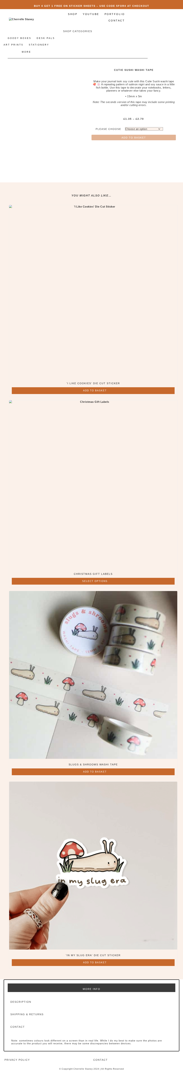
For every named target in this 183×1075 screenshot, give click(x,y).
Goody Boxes (19, 38)
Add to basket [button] (95, 390)
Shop (72, 14)
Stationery (39, 45)
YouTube (91, 14)
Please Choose (108, 129)
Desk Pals (46, 38)
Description (20, 1001)
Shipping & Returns (27, 1014)
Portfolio (115, 14)
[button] (91, 1002)
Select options (95, 581)
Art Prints (13, 45)
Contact (116, 20)
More (26, 52)
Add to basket (134, 137)
